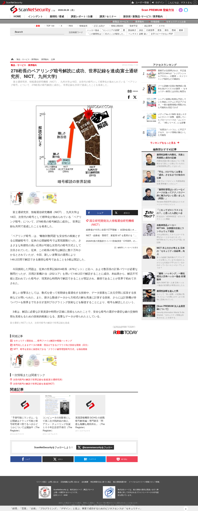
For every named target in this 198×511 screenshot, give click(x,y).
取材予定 (134, 25)
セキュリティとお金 (176, 21)
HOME (17, 16)
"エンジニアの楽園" (111, 30)
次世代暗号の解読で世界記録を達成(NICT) (33, 383)
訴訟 (141, 30)
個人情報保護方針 (120, 481)
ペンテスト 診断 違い (138, 33)
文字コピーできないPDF (162, 33)
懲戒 (174, 30)
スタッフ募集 (154, 481)
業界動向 (139, 21)
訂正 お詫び (99, 25)
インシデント (35, 16)
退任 (167, 30)
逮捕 (181, 30)
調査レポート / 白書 (82, 16)
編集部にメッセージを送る (128, 247)
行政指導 (150, 30)
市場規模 (155, 21)
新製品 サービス (121, 21)
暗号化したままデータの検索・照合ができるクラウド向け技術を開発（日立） (51, 344)
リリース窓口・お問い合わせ (47, 481)
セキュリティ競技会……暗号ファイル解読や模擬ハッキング (43, 340)
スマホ (162, 25)
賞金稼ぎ (132, 30)
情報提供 (83, 25)
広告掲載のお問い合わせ (70, 481)
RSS (71, 25)
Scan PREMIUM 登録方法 (158, 10)
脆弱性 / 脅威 (57, 16)
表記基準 (148, 25)
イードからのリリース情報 (139, 481)
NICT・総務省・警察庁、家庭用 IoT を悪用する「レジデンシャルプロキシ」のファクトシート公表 (134, 235)
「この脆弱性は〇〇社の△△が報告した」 (106, 33)
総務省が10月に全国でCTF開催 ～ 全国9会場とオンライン (114, 229)
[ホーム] (12, 59)
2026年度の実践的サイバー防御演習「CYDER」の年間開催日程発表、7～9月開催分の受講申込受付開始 (136, 240)
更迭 (159, 30)
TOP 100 (50, 25)
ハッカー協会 (93, 30)
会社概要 (85, 481)
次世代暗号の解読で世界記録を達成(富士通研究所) (37, 379)
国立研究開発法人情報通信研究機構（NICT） (111, 222)
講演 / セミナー (108, 16)
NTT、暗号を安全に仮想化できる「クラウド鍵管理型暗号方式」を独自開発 (50, 349)
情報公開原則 (117, 25)
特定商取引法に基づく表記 (100, 481)
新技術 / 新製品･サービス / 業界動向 (143, 16)
